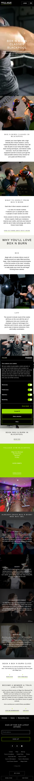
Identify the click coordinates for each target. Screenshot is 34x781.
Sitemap (23, 751)
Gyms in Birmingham (10, 759)
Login (25, 3)
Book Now (17, 439)
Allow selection (17, 416)
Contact (11, 751)
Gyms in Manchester (23, 759)
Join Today (25, 778)
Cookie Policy (20, 754)
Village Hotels (23, 761)
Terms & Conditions (9, 754)
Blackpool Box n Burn (23, 718)
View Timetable (23, 676)
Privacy (28, 754)
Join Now (26, 710)
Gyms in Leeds (22, 756)
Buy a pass (17, 773)
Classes (12, 718)
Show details (25, 406)
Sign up (16, 739)
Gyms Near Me (12, 756)
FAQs (16, 751)
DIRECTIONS (17, 473)
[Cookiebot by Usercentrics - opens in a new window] (25, 358)
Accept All (17, 411)
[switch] (30, 389)
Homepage (4, 718)
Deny (17, 421)
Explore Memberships (12, 710)
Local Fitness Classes (12, 761)
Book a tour (8, 778)
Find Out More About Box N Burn (17, 230)
